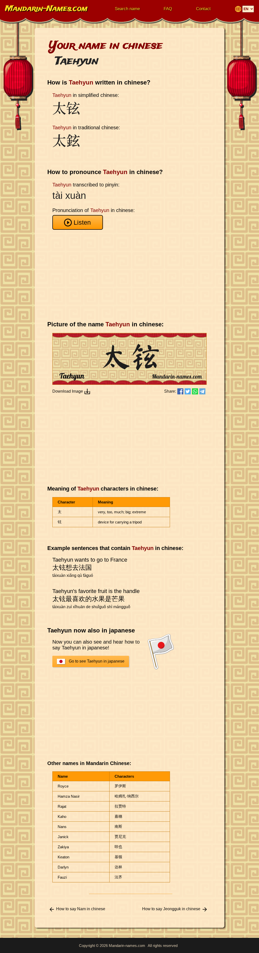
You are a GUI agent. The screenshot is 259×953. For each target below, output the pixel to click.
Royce (63, 786)
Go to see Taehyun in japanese (96, 661)
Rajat (62, 806)
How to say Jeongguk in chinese (171, 909)
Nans (62, 826)
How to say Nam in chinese (80, 909)
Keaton (63, 857)
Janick (63, 837)
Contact (203, 8)
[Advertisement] (130, 275)
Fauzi (62, 877)
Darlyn (63, 867)
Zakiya (63, 847)
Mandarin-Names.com (46, 9)
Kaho (62, 816)
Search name (127, 8)
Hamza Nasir (69, 796)
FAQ (168, 8)
